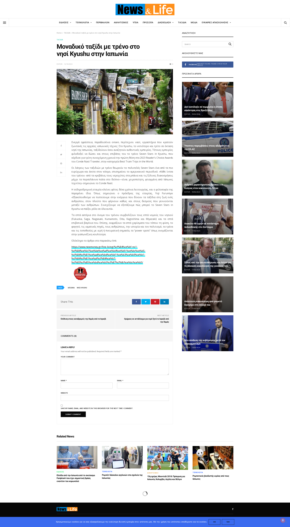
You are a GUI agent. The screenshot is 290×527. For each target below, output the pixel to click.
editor (59, 64)
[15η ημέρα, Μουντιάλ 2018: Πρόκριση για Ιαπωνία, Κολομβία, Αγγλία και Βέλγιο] (167, 458)
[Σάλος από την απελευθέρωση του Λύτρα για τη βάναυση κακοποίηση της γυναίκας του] (207, 255)
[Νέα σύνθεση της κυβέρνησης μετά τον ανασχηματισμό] (207, 333)
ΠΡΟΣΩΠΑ (148, 22)
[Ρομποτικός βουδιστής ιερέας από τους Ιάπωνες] (213, 457)
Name (64, 380)
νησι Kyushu (82, 288)
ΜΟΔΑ (194, 22)
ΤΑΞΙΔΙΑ (182, 22)
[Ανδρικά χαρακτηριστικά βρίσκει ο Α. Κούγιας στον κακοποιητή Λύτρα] (207, 178)
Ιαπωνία (71, 288)
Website (64, 393)
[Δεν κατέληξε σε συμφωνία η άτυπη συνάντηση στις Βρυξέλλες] (207, 100)
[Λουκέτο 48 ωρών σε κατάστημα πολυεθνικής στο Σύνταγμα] (207, 216)
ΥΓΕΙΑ (135, 22)
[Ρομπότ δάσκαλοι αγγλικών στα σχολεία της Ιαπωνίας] (122, 457)
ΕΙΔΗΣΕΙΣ (63, 22)
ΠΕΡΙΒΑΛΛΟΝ (102, 22)
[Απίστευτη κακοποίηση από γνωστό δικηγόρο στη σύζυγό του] (207, 294)
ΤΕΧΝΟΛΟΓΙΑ (82, 22)
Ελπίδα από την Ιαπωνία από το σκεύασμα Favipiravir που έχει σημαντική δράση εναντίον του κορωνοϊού (76, 478)
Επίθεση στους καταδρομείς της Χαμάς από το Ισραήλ (83, 319)
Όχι (228, 522)
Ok (214, 522)
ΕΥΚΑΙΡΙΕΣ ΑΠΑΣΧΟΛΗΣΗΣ (215, 22)
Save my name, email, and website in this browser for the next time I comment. (97, 408)
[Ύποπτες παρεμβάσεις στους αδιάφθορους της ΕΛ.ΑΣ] (207, 139)
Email (120, 380)
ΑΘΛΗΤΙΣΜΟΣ (121, 22)
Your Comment (68, 357)
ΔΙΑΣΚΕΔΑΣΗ (164, 22)
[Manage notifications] (282, 520)
